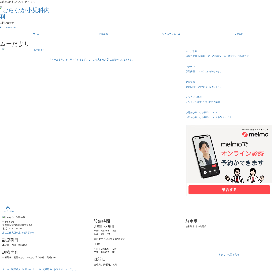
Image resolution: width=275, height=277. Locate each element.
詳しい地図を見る (229, 254)
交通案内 (238, 33)
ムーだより (70, 269)
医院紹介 (103, 33)
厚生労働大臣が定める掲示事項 (18, 232)
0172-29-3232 (9, 27)
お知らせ (58, 269)
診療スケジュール (171, 33)
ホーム (36, 33)
